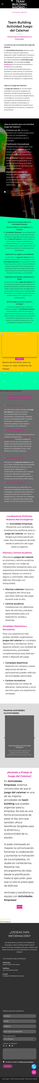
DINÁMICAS (23, 12)
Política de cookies (31, 1079)
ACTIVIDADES (16, 12)
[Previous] (4, 381)
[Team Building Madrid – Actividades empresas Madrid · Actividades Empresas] (19, 4)
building (7, 64)
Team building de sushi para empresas (19, 746)
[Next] (34, 381)
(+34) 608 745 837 (11, 970)
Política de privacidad (17, 1079)
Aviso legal (5, 1079)
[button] (2, 4)
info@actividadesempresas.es (13, 976)
